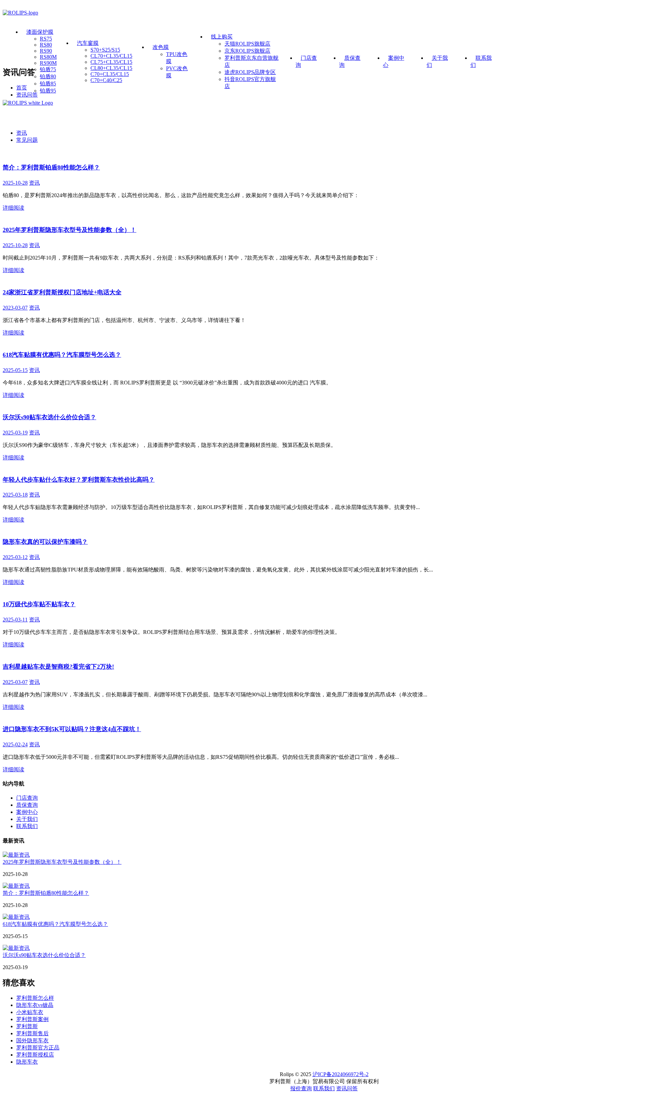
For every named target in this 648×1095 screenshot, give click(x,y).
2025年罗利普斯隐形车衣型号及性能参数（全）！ (69, 229)
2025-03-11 (15, 619)
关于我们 (27, 819)
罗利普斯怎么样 (35, 998)
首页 (21, 87)
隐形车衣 (27, 1062)
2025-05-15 (15, 370)
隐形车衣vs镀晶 (34, 1005)
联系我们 (27, 826)
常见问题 (27, 140)
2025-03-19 (15, 432)
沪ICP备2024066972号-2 (341, 1074)
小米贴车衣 (29, 1012)
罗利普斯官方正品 (37, 1047)
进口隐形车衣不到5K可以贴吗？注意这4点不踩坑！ (72, 729)
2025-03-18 (15, 495)
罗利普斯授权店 (35, 1055)
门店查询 (27, 798)
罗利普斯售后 (32, 1033)
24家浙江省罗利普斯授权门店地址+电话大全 (62, 292)
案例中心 (27, 812)
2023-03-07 (15, 308)
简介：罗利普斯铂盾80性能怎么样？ (51, 167)
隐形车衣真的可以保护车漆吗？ (45, 541)
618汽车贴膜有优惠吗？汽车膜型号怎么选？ (62, 354)
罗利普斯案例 (32, 1019)
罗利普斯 (27, 1026)
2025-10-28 (15, 183)
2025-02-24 (15, 744)
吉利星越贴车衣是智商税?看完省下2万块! (58, 666)
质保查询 (27, 805)
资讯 (21, 133)
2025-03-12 (15, 557)
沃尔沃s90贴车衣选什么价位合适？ (49, 417)
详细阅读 (13, 208)
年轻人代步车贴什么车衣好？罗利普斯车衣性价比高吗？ (79, 479)
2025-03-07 (15, 682)
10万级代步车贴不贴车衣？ (39, 604)
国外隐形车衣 (32, 1040)
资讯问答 (27, 95)
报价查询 (301, 1088)
